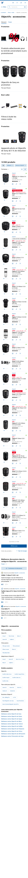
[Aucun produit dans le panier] (25, 2)
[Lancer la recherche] (10, 7)
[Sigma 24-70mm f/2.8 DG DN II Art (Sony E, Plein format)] (14, 304)
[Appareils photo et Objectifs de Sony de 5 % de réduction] (14, 140)
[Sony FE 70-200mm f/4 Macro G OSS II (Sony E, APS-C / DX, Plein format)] (14, 517)
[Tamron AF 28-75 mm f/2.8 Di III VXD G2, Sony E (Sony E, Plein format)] (14, 457)
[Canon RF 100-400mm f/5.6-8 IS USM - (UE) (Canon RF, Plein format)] (14, 502)
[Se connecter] (17, 2)
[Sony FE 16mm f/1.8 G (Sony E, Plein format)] (14, 349)
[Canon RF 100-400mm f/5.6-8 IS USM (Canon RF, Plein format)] (14, 243)
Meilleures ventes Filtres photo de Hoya (12, 736)
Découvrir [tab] (3, 22)
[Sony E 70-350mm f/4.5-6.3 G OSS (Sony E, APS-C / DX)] (14, 288)
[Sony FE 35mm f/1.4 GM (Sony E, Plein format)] (14, 379)
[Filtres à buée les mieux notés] (14, 107)
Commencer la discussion (15, 568)
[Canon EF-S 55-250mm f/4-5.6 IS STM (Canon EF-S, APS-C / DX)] (14, 425)
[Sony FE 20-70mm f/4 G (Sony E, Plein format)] (14, 395)
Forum (3, 564)
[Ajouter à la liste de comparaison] (13, 184)
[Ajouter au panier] (20, 184)
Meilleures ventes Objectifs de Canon (11, 716)
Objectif (14, 173)
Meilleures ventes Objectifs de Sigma (11, 719)
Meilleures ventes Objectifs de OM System (13, 734)
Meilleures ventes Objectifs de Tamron (12, 724)
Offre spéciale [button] (17, 190)
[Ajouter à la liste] (16, 184)
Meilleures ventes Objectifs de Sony (11, 714)
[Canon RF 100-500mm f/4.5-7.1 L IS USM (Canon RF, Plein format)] (14, 334)
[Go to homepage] (2, 2)
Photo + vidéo (11, 12)
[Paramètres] (13, 2)
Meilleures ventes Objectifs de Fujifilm (11, 726)
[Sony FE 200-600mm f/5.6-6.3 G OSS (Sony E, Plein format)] (14, 363)
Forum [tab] (10, 22)
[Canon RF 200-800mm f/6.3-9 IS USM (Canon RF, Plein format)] (14, 273)
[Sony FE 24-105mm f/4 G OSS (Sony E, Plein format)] (14, 195)
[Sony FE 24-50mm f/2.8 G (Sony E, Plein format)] (14, 473)
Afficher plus (14, 546)
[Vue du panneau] (21, 169)
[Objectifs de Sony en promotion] (14, 74)
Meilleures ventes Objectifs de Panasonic (12, 729)
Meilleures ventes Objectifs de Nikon (11, 721)
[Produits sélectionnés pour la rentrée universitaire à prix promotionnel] (14, 40)
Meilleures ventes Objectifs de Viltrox (11, 731)
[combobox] (3, 165)
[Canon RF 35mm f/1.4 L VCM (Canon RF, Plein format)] (14, 487)
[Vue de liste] (25, 169)
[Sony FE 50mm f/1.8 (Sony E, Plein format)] (14, 227)
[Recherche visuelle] (25, 7)
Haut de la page (22, 551)
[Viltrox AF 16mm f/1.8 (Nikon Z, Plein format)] (14, 532)
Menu (4, 7)
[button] (26, 173)
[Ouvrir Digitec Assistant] (21, 2)
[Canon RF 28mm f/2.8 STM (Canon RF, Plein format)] (14, 440)
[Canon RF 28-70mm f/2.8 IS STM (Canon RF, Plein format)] (14, 410)
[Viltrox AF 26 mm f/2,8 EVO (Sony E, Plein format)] (14, 211)
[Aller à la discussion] (14, 578)
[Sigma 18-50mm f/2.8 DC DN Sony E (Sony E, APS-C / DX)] (14, 319)
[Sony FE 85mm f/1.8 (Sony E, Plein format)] (14, 259)
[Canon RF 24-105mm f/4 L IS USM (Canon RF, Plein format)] (14, 178)
